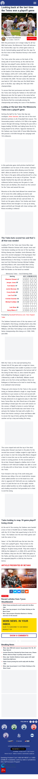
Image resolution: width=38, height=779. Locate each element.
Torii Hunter (11, 286)
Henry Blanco (11, 310)
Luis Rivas (13, 307)
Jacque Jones (11, 283)
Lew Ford (11, 295)
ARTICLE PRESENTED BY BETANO (16, 565)
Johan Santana (13, 117)
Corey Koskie (11, 292)
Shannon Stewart (11, 279)
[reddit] (27, 591)
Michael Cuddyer (11, 302)
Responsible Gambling (28, 753)
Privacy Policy (8, 753)
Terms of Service (17, 753)
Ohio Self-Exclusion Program (10, 762)
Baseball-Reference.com (17, 315)
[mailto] (23, 591)
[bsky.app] (19, 591)
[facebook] (11, 591)
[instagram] (33, 722)
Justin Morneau (11, 289)
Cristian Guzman (11, 299)
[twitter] (15, 591)
